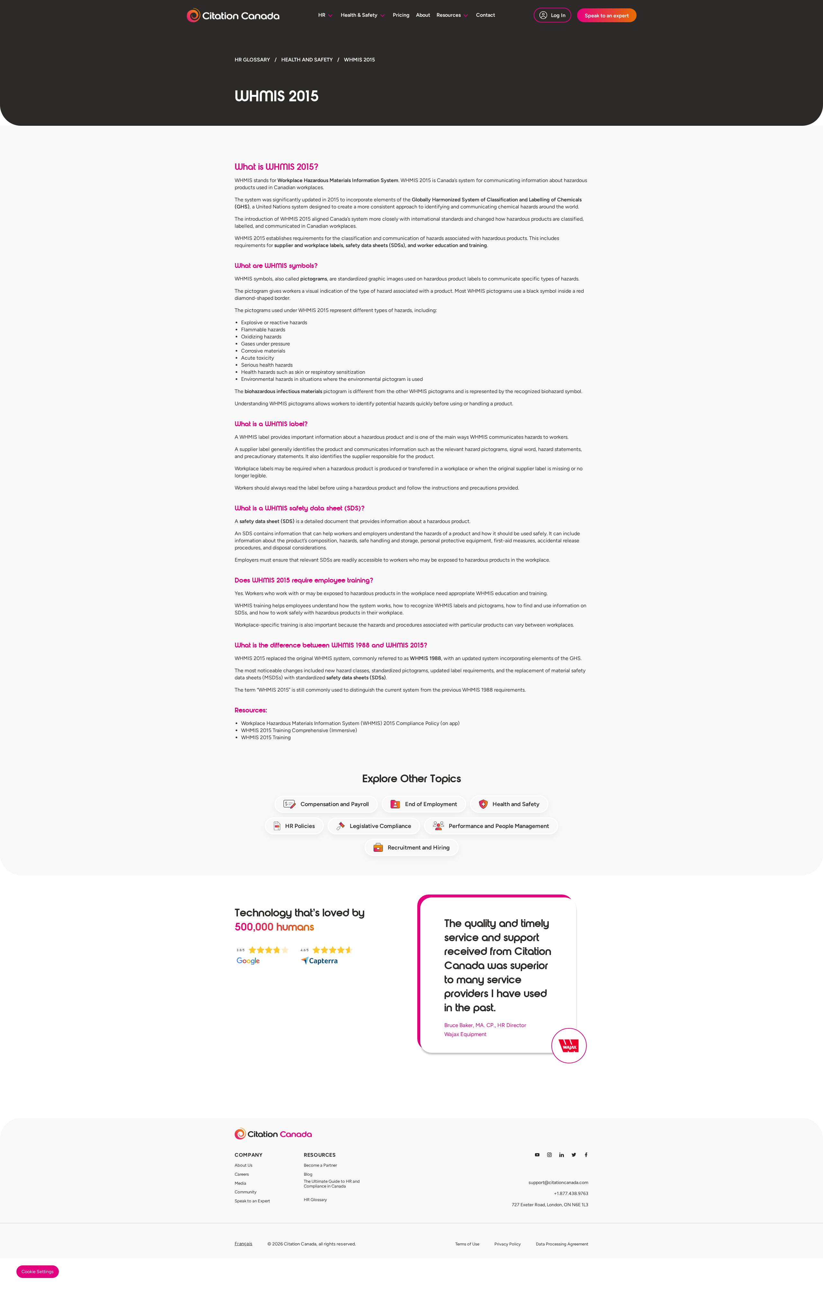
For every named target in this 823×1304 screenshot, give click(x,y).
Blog (308, 1174)
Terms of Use (467, 1244)
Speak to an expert (607, 16)
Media (240, 1183)
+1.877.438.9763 (571, 1193)
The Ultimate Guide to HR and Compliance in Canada (332, 1184)
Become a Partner (320, 1165)
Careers (242, 1174)
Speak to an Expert (252, 1200)
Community (246, 1191)
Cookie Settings (38, 1271)
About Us (243, 1165)
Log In (558, 15)
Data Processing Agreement (562, 1244)
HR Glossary (315, 1199)
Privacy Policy (507, 1244)
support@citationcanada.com (558, 1182)
